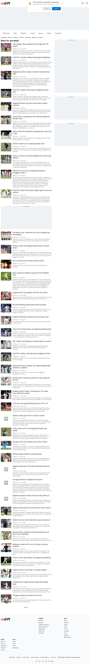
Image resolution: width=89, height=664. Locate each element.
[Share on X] (40, 661)
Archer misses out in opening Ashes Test (28, 144)
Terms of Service (35, 657)
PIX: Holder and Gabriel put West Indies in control (32, 341)
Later (46, 8)
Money (14, 643)
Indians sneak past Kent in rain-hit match (29, 416)
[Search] (82, 3)
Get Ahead (66, 631)
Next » (26, 607)
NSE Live (3, 643)
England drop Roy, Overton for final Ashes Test (31, 317)
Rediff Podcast (67, 637)
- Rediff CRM (41, 631)
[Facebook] (43, 661)
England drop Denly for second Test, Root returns (32, 508)
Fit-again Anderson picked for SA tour (27, 595)
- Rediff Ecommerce (43, 627)
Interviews (28, 37)
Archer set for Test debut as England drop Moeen (32, 558)
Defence (10, 37)
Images (16, 37)
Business (23, 33)
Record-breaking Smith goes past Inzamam (29, 305)
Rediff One (40, 622)
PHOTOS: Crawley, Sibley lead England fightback (31, 57)
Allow (56, 8)
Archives (40, 37)
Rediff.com (64, 657)
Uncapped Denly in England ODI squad (27, 480)
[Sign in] (87, 3)
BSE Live (3, 641)
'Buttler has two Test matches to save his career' (31, 520)
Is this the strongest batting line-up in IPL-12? (30, 403)
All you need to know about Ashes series (28, 261)
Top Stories (6, 33)
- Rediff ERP (41, 633)
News (15, 33)
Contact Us (53, 657)
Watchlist (3, 647)
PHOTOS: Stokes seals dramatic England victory (31, 354)
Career (14, 645)
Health (14, 641)
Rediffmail (40, 620)
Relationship (16, 647)
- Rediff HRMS (41, 629)
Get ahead (58, 33)
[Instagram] (46, 661)
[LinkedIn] (52, 661)
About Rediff (12, 657)
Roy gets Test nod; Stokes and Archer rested (30, 442)
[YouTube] (49, 661)
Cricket (32, 33)
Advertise (18, 657)
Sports (49, 33)
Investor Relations (45, 657)
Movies (41, 33)
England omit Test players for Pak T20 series (30, 293)
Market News (4, 645)
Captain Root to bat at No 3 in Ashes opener (30, 570)
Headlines (4, 37)
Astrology (66, 635)
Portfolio (3, 650)
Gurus (65, 633)
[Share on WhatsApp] (36, 661)
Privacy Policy (26, 657)
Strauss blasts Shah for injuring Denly (27, 454)
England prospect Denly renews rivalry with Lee (31, 496)
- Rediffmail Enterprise (43, 624)
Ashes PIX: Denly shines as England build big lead (32, 329)
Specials (34, 37)
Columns (21, 37)
